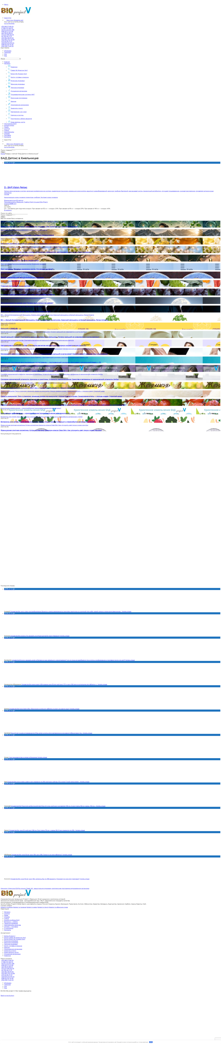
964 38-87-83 (7, 38)
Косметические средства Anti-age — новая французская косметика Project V (33, 371)
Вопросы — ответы (11, 922)
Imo (5, 54)
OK (151, 1042)
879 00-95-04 (7, 43)
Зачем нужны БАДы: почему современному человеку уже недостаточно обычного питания (39, 227)
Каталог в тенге (43, 907)
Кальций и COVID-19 (9, 328)
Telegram (7, 52)
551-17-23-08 (7, 965)
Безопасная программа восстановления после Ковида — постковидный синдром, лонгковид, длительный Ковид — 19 (51, 362)
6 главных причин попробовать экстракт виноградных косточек (28, 294)
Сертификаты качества (12, 925)
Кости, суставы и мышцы (13, 946)
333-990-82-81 (7, 968)
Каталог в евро (32, 907)
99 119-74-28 (7, 44)
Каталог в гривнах (19, 907)
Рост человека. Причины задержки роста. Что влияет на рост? (27, 269)
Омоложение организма (13, 949)
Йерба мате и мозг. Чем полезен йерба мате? (20, 261)
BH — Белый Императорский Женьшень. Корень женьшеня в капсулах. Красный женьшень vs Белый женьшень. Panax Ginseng (54, 320)
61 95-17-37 (6, 41)
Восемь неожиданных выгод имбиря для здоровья (22, 278)
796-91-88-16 (7, 967)
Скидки (7, 129)
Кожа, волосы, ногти (11, 952)
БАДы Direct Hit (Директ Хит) (14, 939)
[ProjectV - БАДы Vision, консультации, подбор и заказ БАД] (16, 15)
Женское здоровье (11, 942)
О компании (8, 928)
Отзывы (7, 133)
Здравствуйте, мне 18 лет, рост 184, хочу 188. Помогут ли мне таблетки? (37, 854)
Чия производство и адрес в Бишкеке (23, 757)
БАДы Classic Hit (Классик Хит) (15, 937)
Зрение (7, 947)
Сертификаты (9, 132)
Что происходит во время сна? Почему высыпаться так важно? (27, 303)
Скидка (7, 913)
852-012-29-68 (8, 973)
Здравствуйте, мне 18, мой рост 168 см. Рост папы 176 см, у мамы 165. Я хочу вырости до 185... (42, 830)
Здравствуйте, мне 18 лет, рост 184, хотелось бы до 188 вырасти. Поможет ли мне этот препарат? (45, 879)
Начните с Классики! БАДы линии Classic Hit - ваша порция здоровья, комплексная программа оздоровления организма (45, 888)
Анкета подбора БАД (12, 920)
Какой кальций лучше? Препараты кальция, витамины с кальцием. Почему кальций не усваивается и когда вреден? (50, 337)
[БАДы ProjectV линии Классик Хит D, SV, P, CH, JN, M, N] (121, 888)
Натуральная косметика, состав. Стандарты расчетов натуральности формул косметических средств (43, 345)
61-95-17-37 (6, 975)
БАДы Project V (9, 936)
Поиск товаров (6, 150)
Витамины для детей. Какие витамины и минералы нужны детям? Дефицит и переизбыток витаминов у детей (47, 422)
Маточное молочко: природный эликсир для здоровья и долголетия (30, 244)
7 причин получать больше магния (15, 286)
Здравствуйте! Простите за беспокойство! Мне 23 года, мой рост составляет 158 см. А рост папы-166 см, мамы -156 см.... (53, 806)
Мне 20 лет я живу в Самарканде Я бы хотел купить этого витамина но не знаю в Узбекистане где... (47, 733)
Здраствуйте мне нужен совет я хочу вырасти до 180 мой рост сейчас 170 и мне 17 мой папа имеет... (43, 781)
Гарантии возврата (11, 923)
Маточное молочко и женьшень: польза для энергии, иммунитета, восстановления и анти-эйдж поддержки (46, 252)
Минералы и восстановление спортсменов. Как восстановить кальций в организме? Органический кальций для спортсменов (54, 354)
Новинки (7, 955)
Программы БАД (10, 124)
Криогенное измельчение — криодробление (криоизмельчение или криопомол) (35, 413)
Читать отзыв (126, 611)
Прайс (6, 127)
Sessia (6, 915)
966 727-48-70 (7, 28)
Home (3, 154)
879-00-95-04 (7, 977)
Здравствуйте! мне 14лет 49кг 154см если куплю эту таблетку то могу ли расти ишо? (39, 709)
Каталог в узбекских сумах (58, 907)
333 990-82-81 (7, 35)
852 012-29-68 (8, 39)
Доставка (7, 135)
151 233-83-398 (7, 30)
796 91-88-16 (7, 33)
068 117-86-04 (7, 26)
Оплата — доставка (11, 927)
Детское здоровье (11, 944)
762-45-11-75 (6, 970)
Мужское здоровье (11, 941)
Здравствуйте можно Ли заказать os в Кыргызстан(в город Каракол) (35, 636)
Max (5, 56)
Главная (7, 62)
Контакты (7, 137)
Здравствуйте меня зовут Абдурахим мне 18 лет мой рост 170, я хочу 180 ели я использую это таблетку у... (59, 684)
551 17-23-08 (7, 31)
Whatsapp (7, 51)
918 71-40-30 (7, 46)
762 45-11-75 (6, 36)
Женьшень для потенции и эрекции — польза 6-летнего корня (27, 235)
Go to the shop (9, 23)
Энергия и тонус (10, 951)
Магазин (7, 63)
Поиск (2, 152)
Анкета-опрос (9, 125)
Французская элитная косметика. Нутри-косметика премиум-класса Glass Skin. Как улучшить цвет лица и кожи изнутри (51, 430)
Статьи (6, 130)
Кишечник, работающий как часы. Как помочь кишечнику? (26, 311)
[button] (8, 210)
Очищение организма (12, 954)
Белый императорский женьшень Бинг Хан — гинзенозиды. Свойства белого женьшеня (38, 388)
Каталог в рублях (7, 907)
